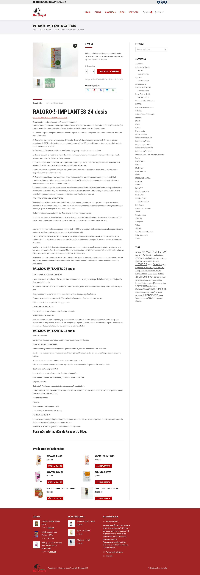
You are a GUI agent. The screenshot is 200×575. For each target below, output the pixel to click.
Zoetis (137, 238)
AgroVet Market (141, 84)
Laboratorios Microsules (144, 148)
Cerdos (145, 267)
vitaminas (144, 298)
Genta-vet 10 (147, 280)
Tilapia (160, 295)
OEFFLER (138, 181)
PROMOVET (139, 195)
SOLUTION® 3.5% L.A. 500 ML (106, 488)
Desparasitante (156, 271)
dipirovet (155, 274)
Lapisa (137, 158)
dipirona (150, 274)
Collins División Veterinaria (145, 114)
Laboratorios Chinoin (142, 144)
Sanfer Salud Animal (143, 208)
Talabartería (150, 295)
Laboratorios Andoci (142, 141)
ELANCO (138, 118)
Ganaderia (162, 277)
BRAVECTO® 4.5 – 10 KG (104, 456)
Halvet (137, 128)
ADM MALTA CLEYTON (153, 251)
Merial (137, 175)
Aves (158, 258)
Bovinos (141, 264)
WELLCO (138, 228)
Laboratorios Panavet (143, 151)
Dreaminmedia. (162, 568)
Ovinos (151, 288)
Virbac (137, 225)
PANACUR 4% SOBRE (103, 472)
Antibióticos (158, 255)
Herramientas (140, 131)
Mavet (137, 165)
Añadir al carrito (109, 71)
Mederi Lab (139, 168)
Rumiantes (138, 295)
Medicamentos (143, 74)
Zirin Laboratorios (141, 235)
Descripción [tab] (37, 103)
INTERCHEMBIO (141, 134)
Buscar (165, 49)
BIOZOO (138, 104)
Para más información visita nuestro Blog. (60, 431)
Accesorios (139, 64)
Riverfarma (139, 205)
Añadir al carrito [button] (55, 466)
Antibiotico (148, 255)
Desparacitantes (143, 270)
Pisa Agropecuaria (142, 191)
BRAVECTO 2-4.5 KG (54, 456)
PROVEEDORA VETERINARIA (144, 292)
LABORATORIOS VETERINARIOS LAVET (149, 154)
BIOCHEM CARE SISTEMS (144, 101)
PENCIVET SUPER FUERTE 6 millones (61, 488)
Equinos (140, 276)
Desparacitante (156, 267)
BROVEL (150, 265)
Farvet (149, 276)
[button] (75, 46)
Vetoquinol (139, 222)
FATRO (137, 121)
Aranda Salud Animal (143, 87)
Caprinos (138, 268)
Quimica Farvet (140, 198)
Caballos (138, 111)
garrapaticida (139, 280)
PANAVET (139, 188)
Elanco (161, 273)
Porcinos (161, 288)
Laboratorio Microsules (143, 138)
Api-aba (141, 70)
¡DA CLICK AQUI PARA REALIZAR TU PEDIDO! (50, 118)
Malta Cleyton (140, 161)
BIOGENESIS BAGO (153, 261)
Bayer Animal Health (142, 94)
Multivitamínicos (141, 289)
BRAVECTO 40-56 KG (55, 472)
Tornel (137, 212)
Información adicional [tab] (54, 103)
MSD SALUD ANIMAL (99, 79)
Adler (137, 252)
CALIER (164, 265)
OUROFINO (139, 185)
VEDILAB (138, 218)
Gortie (137, 124)
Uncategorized (140, 215)
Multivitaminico (151, 286)
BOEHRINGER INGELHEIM (144, 107)
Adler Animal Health (142, 67)
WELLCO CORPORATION (144, 232)
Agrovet (138, 77)
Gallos (156, 277)
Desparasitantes (141, 274)
